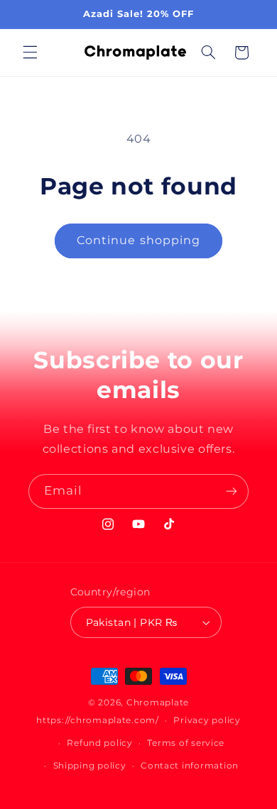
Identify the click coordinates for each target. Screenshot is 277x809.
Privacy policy (206, 720)
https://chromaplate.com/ (97, 720)
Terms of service (185, 743)
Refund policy (100, 743)
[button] (29, 52)
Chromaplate (157, 703)
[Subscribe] (231, 491)
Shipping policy (89, 766)
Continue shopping (138, 240)
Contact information (190, 766)
